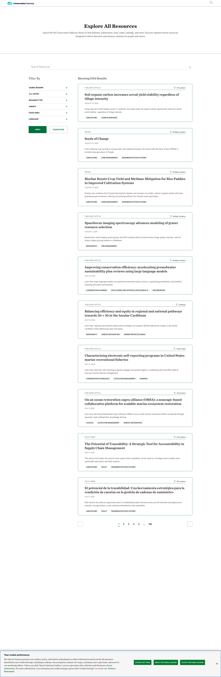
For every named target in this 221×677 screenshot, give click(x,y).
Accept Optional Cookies (192, 662)
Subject (32, 106)
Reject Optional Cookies (166, 662)
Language (33, 119)
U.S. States (34, 94)
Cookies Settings (142, 662)
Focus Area (34, 113)
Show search (211, 2)
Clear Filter (58, 130)
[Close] (217, 663)
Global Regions (36, 88)
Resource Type (36, 100)
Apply (37, 130)
